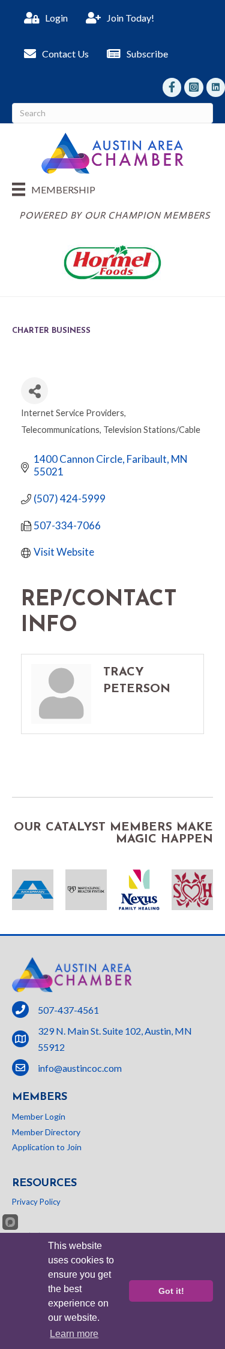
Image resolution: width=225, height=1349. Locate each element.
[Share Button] (34, 390)
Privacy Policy (36, 1201)
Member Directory (46, 1132)
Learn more (74, 1334)
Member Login (38, 1116)
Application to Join (47, 1147)
